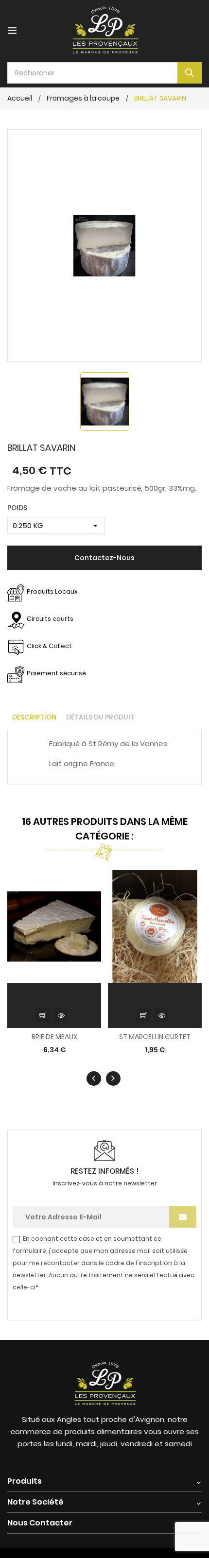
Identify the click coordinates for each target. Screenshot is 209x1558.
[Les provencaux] (104, 1382)
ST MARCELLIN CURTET (155, 1037)
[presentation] (94, 1078)
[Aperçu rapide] (61, 1015)
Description (34, 717)
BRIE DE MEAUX (54, 1037)
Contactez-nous (104, 558)
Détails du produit (100, 717)
